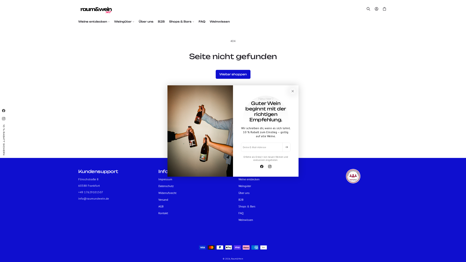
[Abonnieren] (286, 147)
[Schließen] (293, 91)
